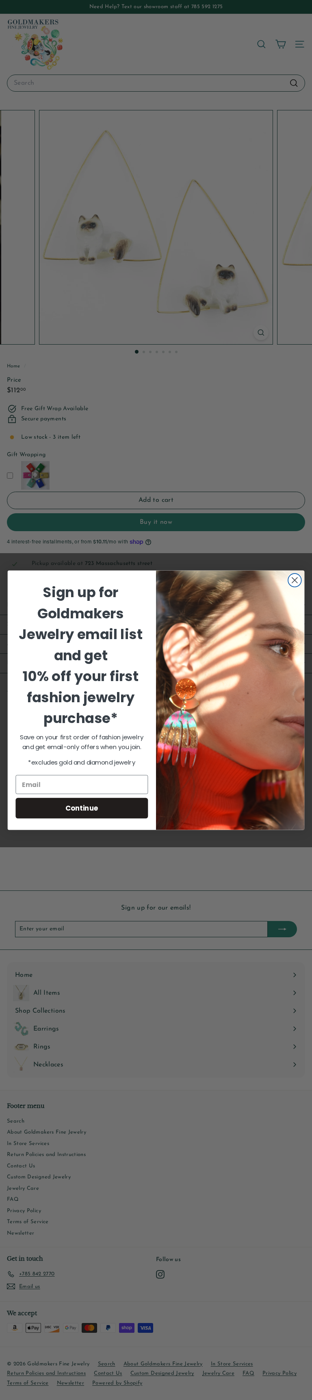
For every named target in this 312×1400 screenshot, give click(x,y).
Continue (81, 807)
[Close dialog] (294, 580)
